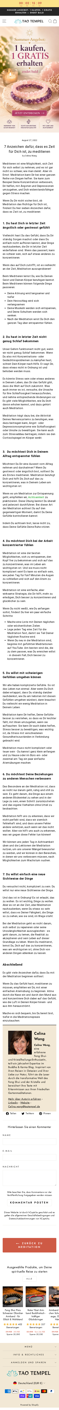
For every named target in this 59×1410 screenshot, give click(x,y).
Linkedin (13, 1102)
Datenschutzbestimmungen (22, 1218)
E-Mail (8, 1151)
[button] (11, 1324)
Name (7, 1135)
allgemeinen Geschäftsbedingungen (32, 1215)
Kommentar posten (29, 1202)
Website (25, 1102)
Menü (29, 1346)
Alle (29, 1278)
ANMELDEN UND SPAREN (29, 1362)
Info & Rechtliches (28, 1354)
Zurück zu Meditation (30, 1245)
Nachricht (11, 1166)
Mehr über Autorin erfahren (24, 1099)
